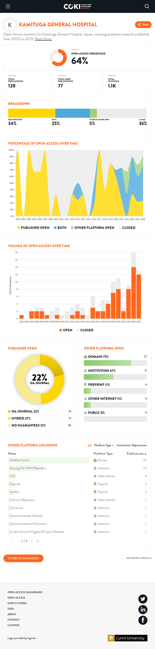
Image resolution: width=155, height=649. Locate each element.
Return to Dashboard (23, 558)
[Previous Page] (17, 541)
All (89, 445)
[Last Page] (38, 541)
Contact (14, 620)
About (12, 614)
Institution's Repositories (132, 445)
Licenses (14, 625)
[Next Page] (32, 541)
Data (11, 609)
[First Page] (11, 541)
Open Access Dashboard (25, 592)
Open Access (16, 598)
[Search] (147, 6)
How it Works (17, 603)
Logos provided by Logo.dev (22, 638)
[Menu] (8, 6)
